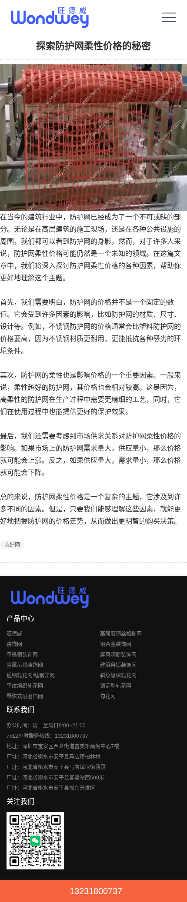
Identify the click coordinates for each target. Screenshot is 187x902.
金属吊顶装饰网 (25, 665)
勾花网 (108, 696)
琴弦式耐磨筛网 (25, 696)
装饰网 (14, 644)
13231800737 (96, 891)
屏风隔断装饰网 (118, 655)
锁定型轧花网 (115, 686)
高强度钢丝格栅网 (121, 634)
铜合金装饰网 (115, 644)
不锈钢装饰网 (22, 655)
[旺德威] (49, 17)
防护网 (12, 545)
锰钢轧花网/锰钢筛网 (31, 676)
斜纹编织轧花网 (118, 676)
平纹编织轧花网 (25, 686)
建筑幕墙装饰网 (118, 665)
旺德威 (14, 634)
